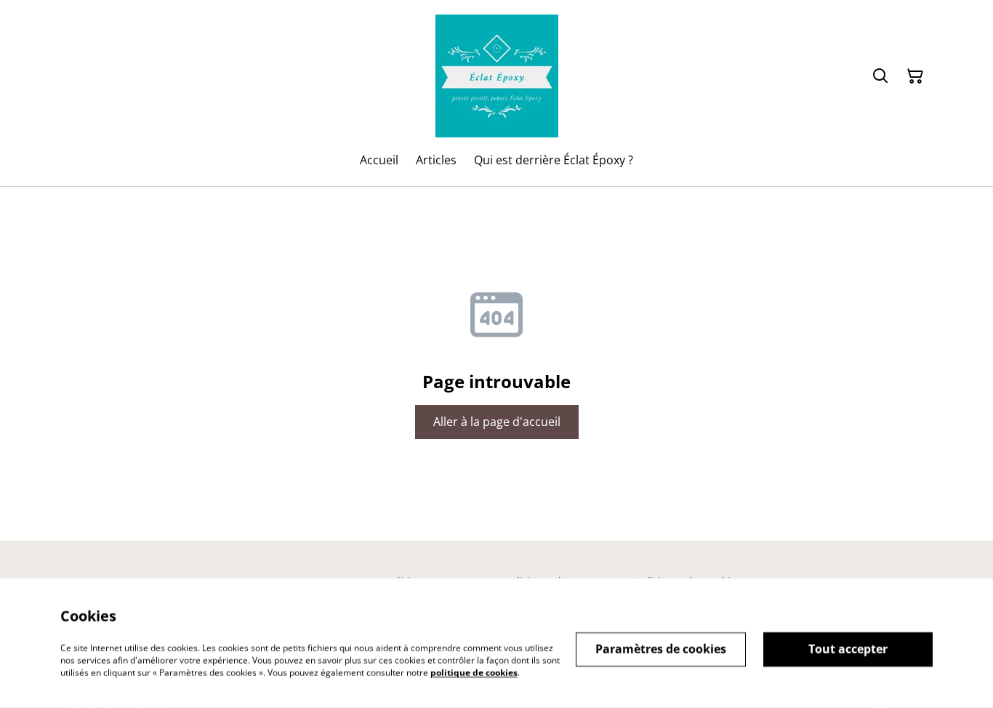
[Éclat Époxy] (496, 76)
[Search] (880, 76)
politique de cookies (474, 672)
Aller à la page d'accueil (496, 422)
